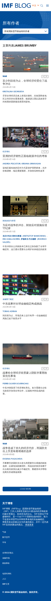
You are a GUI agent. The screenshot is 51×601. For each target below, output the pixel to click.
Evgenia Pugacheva (12, 458)
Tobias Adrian (10, 311)
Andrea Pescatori (12, 163)
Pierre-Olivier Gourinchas (16, 383)
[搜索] (41, 5)
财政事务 (6, 563)
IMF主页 (5, 584)
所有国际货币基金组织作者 (16, 31)
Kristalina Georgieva (13, 91)
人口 (4, 579)
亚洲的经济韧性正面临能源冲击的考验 (25, 156)
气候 (4, 532)
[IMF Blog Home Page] (16, 5)
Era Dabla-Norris (11, 239)
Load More (25, 489)
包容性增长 (7, 573)
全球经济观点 (7, 553)
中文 (34, 5)
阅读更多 (29, 525)
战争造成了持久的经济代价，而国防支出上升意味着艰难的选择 (25, 450)
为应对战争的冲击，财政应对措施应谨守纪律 (25, 227)
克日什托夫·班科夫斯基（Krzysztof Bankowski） (25, 236)
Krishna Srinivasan (31, 163)
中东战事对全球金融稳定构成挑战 (22, 303)
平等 (4, 542)
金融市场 (6, 558)
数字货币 (6, 537)
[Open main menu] (47, 5)
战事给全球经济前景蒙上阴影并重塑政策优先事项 (25, 374)
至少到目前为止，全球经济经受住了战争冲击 (25, 82)
